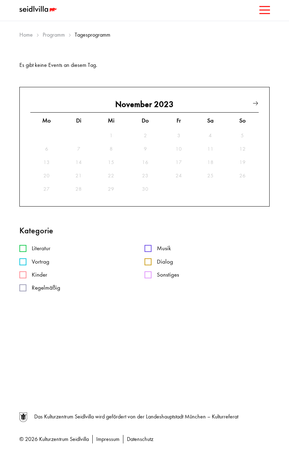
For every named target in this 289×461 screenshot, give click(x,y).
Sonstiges (168, 274)
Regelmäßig (46, 287)
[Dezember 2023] (255, 104)
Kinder (39, 274)
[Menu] (264, 11)
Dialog (165, 261)
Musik (164, 248)
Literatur (41, 248)
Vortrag (40, 261)
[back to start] (38, 9)
